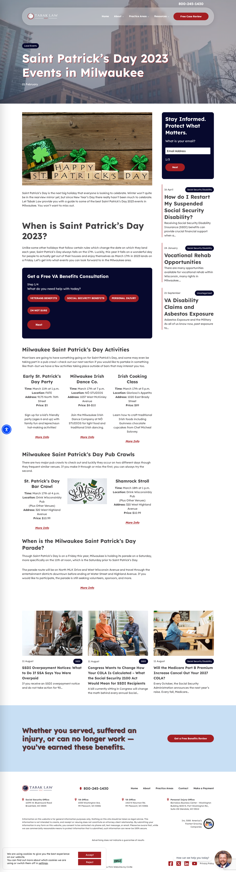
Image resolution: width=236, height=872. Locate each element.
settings (43, 863)
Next (39, 324)
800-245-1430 (191, 4)
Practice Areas (164, 788)
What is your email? (180, 141)
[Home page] (46, 788)
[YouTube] (194, 863)
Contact (183, 788)
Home (105, 16)
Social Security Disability (199, 189)
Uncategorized (204, 293)
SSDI (77, 661)
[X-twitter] (178, 863)
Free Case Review (191, 16)
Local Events (30, 45)
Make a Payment (203, 788)
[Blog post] (52, 633)
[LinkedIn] (186, 863)
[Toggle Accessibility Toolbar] (6, 429)
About (146, 788)
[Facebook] (170, 863)
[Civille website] (118, 864)
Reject (89, 862)
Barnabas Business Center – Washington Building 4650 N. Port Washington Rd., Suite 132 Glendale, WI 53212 (191, 805)
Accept (90, 854)
